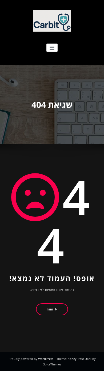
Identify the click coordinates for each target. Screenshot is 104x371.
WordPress (46, 359)
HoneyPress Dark (79, 359)
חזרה (50, 309)
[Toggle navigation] (52, 48)
